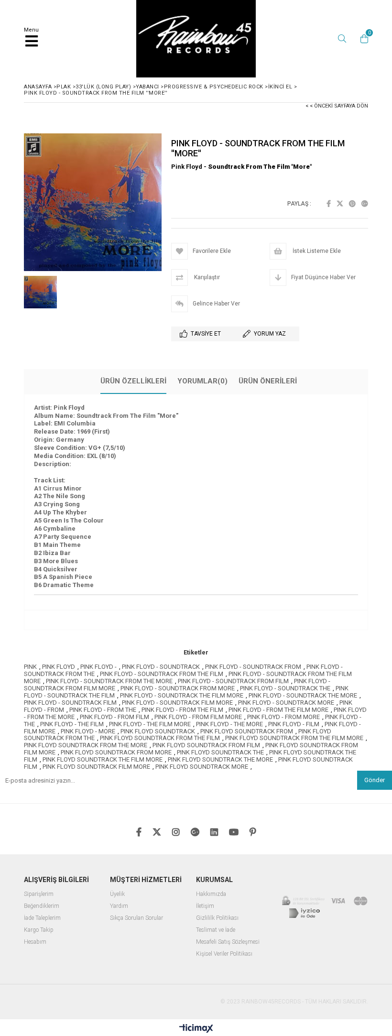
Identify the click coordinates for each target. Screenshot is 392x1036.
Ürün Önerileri (268, 381)
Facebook (329, 203)
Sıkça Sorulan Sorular (136, 918)
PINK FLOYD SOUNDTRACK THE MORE (220, 759)
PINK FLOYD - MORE (88, 731)
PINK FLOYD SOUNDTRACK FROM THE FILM (160, 738)
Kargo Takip (39, 930)
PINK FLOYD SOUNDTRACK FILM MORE (96, 766)
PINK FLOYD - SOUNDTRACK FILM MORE (177, 702)
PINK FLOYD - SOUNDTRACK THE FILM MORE (181, 695)
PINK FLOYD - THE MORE (229, 724)
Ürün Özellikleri (133, 381)
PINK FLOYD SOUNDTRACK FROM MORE (116, 752)
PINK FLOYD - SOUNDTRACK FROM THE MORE (109, 681)
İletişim (205, 906)
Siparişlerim (39, 894)
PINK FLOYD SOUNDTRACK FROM (246, 731)
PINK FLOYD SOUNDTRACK (157, 731)
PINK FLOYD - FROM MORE (283, 716)
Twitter (340, 203)
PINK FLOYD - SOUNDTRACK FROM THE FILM (161, 673)
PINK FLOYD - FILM (293, 724)
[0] (362, 38)
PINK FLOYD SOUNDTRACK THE (220, 752)
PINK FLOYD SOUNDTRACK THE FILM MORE (103, 759)
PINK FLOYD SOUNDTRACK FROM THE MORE (85, 745)
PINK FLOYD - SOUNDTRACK (161, 666)
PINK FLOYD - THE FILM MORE (150, 724)
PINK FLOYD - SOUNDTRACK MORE (286, 702)
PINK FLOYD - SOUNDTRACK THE (285, 688)
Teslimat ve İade (215, 930)
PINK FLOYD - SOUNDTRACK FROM (253, 666)
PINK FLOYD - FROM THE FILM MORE (278, 709)
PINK (30, 666)
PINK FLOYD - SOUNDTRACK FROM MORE (177, 688)
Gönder (374, 780)
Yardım (119, 906)
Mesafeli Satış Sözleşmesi (228, 942)
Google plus (364, 203)
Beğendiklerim (41, 906)
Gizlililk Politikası (217, 918)
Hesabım (35, 942)
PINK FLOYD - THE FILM (72, 724)
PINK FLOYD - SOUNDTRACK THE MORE (303, 695)
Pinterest (352, 203)
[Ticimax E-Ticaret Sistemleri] (196, 1029)
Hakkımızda (211, 894)
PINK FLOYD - (98, 666)
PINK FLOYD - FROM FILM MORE (198, 716)
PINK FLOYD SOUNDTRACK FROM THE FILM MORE (294, 738)
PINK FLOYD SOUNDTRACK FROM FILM (206, 745)
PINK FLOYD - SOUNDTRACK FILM (70, 702)
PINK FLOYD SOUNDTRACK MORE (201, 766)
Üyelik (117, 894)
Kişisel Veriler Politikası (224, 954)
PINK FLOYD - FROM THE (102, 709)
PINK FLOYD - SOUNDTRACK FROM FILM (233, 681)
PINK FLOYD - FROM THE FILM (182, 709)
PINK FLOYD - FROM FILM (114, 716)
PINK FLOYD (58, 666)
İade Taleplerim (42, 918)
